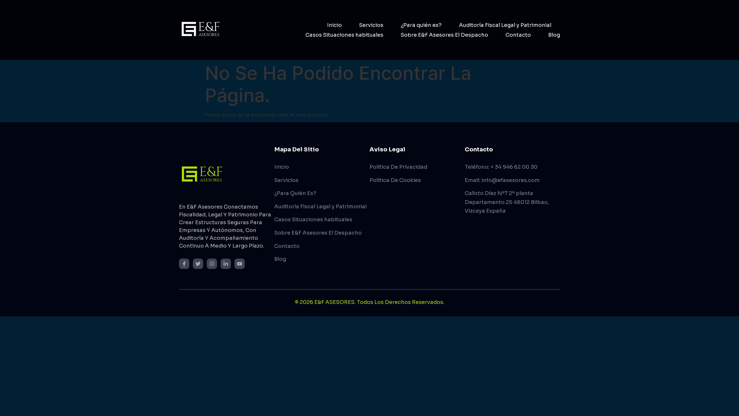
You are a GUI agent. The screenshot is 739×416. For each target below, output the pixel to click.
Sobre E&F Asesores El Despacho (444, 35)
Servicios (371, 25)
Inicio (334, 25)
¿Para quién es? (421, 25)
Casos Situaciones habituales (344, 35)
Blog (554, 35)
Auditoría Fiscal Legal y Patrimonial (505, 25)
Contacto (518, 35)
